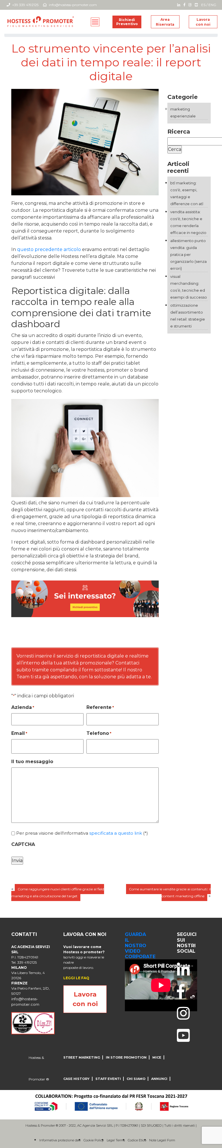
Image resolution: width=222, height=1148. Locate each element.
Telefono (98, 733)
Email (19, 733)
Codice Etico (137, 1140)
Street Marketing (81, 1057)
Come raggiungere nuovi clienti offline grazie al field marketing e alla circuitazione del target (57, 892)
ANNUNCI (159, 1079)
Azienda (22, 707)
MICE (156, 1057)
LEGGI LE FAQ (76, 978)
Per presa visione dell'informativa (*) (82, 833)
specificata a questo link (115, 833)
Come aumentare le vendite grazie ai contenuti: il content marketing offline (170, 892)
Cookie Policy (94, 1140)
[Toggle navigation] (95, 22)
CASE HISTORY (76, 1079)
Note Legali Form (162, 1140)
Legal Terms (116, 1140)
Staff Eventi (108, 1079)
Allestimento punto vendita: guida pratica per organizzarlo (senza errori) (188, 254)
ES (203, 5)
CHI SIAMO (136, 1079)
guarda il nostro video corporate (140, 945)
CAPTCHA (23, 844)
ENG (212, 5)
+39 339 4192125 (24, 5)
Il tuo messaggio (32, 761)
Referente (100, 707)
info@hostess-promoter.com (73, 5)
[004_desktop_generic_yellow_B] (85, 598)
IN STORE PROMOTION (126, 1057)
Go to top (150, 639)
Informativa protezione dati (60, 1140)
